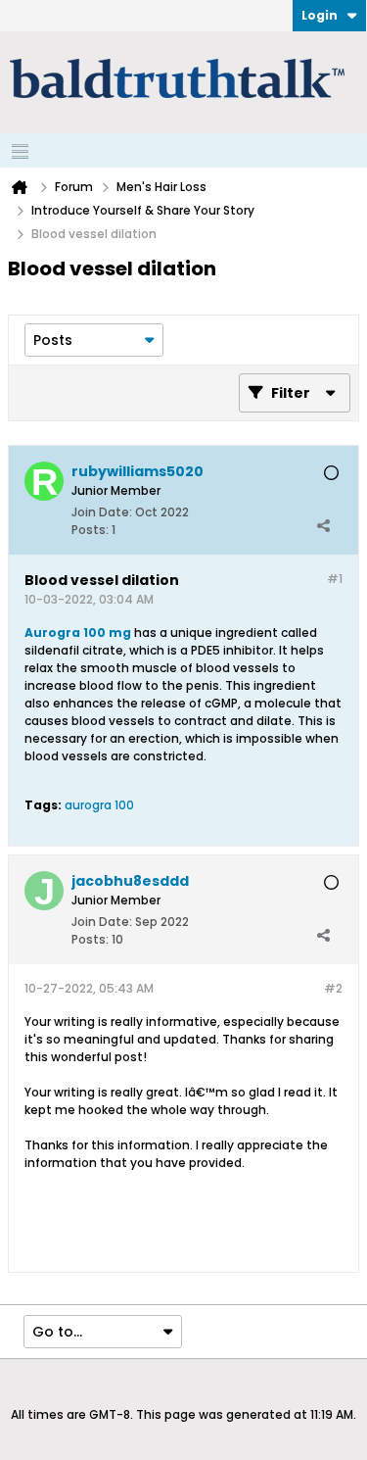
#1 (335, 578)
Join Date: (101, 512)
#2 (333, 988)
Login (319, 15)
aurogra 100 (99, 805)
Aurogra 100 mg (77, 632)
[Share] (323, 525)
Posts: (90, 529)
